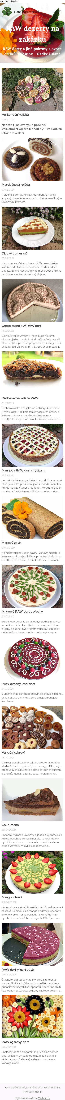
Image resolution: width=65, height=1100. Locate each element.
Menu (59, 11)
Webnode (44, 1098)
